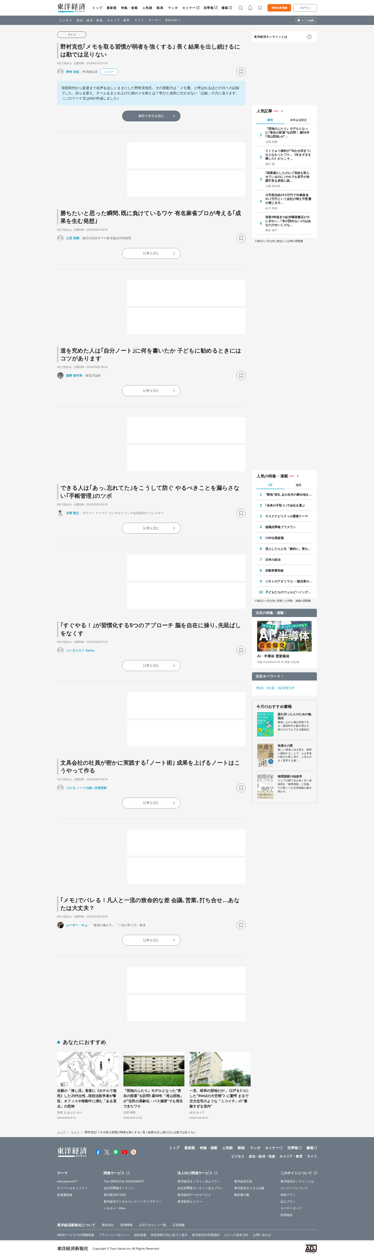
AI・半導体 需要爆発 (273, 656)
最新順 (112, 8)
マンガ (173, 8)
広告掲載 (178, 1225)
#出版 (270, 688)
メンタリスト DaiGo (80, 650)
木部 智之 (72, 513)
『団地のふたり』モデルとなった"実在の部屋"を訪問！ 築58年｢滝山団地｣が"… (287, 132)
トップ (97, 8)
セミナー (189, 8)
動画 (160, 8)
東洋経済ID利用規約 (205, 1235)
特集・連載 (129, 8)
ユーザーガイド (291, 1208)
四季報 (209, 8)
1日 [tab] (270, 484)
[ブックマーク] (240, 71)
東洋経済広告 (243, 1181)
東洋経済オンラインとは (270, 36)
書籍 (225, 8)
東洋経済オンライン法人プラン (198, 1181)
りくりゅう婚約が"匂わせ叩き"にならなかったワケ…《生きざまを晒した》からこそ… (288, 154)
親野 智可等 (74, 375)
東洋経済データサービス (194, 1195)
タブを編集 (307, 20)
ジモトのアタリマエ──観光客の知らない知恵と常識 (289, 581)
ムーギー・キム (77, 925)
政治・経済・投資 (90, 20)
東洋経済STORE (115, 1195)
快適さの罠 (285, 745)
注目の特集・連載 (270, 613)
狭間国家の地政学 (290, 776)
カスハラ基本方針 (236, 1235)
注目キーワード (268, 676)
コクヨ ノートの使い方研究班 (86, 788)
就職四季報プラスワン (280, 527)
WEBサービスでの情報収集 (75, 1235)
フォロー (109, 71)
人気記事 (264, 111)
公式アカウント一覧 (152, 1225)
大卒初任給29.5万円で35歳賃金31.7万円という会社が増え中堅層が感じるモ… (288, 198)
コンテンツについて (294, 1188)
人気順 (147, 8)
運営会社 (108, 1225)
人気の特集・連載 (272, 476)
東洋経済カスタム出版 (249, 1188)
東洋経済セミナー (189, 1201)
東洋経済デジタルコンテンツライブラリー (133, 1201)
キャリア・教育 (118, 20)
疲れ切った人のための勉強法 (294, 716)
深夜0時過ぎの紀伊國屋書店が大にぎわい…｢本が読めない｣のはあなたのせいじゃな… (288, 221)
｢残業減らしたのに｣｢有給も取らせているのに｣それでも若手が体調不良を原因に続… (287, 176)
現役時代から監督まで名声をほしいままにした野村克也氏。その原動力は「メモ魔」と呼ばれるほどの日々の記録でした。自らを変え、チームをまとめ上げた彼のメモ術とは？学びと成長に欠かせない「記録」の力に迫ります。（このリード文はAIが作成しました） (150, 93)
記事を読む (151, 253)
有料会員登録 (279, 7)
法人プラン (288, 1201)
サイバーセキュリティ (72, 1188)
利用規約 (286, 1215)
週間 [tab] (298, 485)
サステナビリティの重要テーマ (286, 516)
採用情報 (126, 1225)
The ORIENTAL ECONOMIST (124, 1181)
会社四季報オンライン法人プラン (200, 1188)
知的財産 (140, 1235)
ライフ (139, 20)
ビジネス (65, 20)
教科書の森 (242, 1195)
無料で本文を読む (151, 116)
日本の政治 (273, 559)
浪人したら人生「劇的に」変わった (289, 548)
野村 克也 (72, 71)
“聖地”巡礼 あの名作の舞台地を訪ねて (289, 494)
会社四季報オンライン (119, 1188)
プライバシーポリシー (114, 1235)
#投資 (260, 688)
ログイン (305, 7)
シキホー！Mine (115, 1208)
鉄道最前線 (65, 1195)
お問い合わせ (262, 1235)
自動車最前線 (274, 570)
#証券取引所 (286, 688)
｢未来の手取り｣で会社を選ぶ (285, 505)
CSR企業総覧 (274, 538)
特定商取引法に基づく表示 (169, 1235)
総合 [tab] (270, 119)
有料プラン (288, 1195)
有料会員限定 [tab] (298, 120)
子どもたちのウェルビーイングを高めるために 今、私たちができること (289, 592)
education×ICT (67, 1181)
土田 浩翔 (72, 238)
